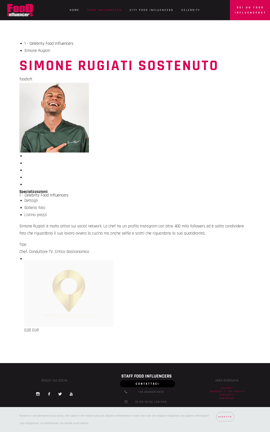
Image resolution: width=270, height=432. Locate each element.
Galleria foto (34, 207)
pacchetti (227, 394)
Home (74, 10)
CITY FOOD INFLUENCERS (152, 10)
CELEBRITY (190, 10)
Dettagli (31, 200)
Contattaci (227, 398)
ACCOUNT (227, 388)
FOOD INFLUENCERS (104, 10)
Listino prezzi (35, 214)
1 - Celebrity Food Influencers (48, 43)
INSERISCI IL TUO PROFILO (227, 391)
